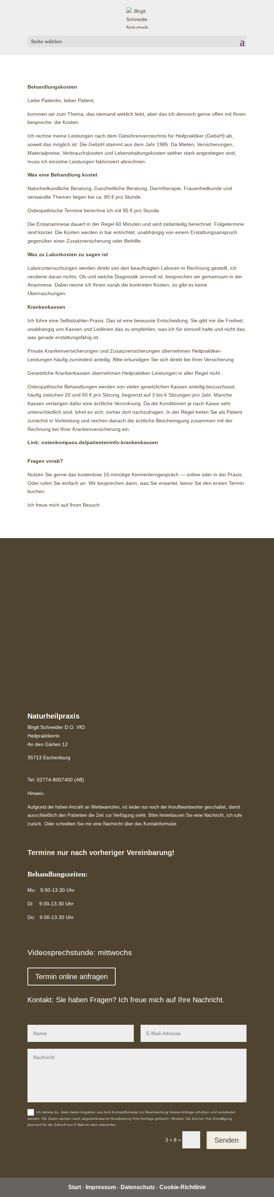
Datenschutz (138, 1187)
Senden (226, 1140)
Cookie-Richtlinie (182, 1187)
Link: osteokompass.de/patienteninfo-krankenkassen (92, 442)
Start (74, 1187)
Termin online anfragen (71, 976)
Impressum (101, 1187)
